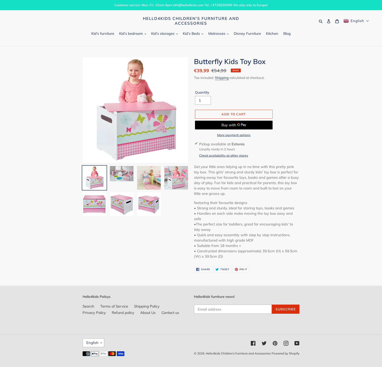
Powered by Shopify (285, 353)
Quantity (202, 92)
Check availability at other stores (223, 155)
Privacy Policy (94, 312)
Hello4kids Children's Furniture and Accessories (191, 21)
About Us (148, 312)
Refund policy (123, 312)
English (92, 342)
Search (88, 306)
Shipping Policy (147, 306)
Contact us (170, 312)
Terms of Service (114, 306)
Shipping (222, 78)
